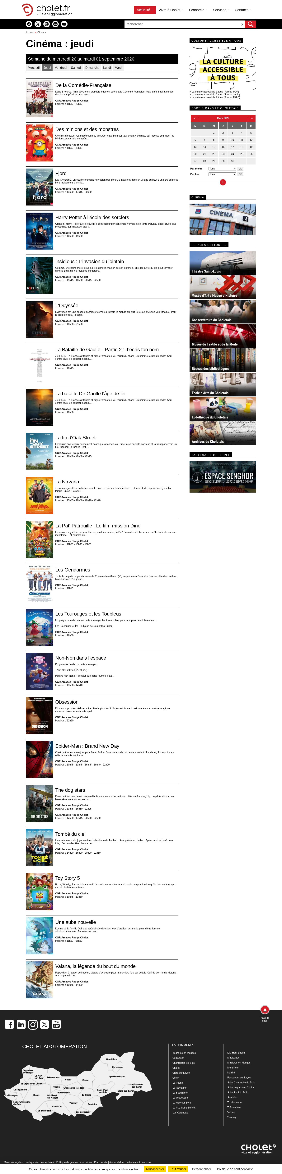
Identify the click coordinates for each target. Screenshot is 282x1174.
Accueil (30, 32)
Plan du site (100, 1162)
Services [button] (220, 10)
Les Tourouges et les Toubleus (88, 614)
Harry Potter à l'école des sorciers (92, 217)
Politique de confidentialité (39, 1162)
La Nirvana (67, 482)
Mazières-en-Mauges (239, 1062)
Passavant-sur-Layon (239, 1077)
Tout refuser (178, 1169)
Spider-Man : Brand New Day (87, 746)
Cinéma (41, 32)
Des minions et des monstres (87, 129)
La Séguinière (180, 1092)
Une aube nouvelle (75, 922)
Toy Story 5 (67, 878)
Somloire (232, 1097)
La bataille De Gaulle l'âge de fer (90, 393)
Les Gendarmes (72, 570)
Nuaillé (231, 1072)
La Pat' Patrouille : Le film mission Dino (97, 526)
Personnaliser (201, 1169)
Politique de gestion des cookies (74, 1162)
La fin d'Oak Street (75, 437)
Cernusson (178, 1057)
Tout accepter (155, 1169)
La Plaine (177, 1082)
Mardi (118, 67)
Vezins (231, 1112)
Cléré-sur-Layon (181, 1072)
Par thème (196, 168)
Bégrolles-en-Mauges (184, 1052)
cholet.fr (53, 8)
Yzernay (232, 1117)
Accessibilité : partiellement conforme (130, 1162)
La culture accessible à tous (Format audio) (216, 94)
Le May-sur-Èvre (181, 1102)
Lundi (107, 67)
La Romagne (179, 1087)
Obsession (66, 702)
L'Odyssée (66, 305)
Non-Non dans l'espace (80, 658)
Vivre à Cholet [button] (170, 10)
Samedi (76, 67)
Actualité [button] (144, 10)
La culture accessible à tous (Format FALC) (216, 97)
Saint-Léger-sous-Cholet (240, 1087)
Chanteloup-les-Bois (183, 1062)
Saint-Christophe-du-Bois (241, 1082)
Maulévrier (233, 1057)
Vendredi (61, 67)
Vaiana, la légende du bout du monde (95, 966)
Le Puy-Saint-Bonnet (183, 1107)
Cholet (176, 1067)
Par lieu (195, 174)
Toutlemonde (234, 1102)
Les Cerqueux (180, 1112)
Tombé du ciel (70, 834)
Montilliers (233, 1067)
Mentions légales (13, 1162)
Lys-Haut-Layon (236, 1052)
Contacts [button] (242, 10)
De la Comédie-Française (83, 85)
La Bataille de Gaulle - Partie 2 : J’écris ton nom (107, 349)
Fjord (61, 173)
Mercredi (34, 67)
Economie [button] (197, 10)
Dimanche (92, 67)
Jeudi (47, 67)
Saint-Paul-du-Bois (237, 1092)
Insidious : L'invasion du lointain (89, 261)
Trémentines (234, 1107)
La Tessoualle (180, 1097)
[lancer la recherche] (250, 24)
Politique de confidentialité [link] (235, 1169)
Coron (175, 1077)
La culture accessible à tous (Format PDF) (215, 91)
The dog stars (70, 790)
